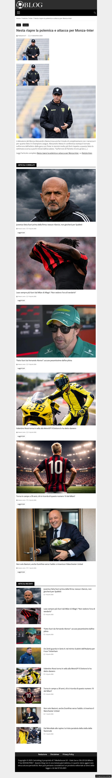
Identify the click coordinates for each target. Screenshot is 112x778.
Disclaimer (54, 754)
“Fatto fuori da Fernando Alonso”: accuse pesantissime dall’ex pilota (44, 360)
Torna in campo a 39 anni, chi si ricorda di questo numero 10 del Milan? (45, 496)
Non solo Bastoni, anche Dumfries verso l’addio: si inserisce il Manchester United (49, 564)
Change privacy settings (103, 776)
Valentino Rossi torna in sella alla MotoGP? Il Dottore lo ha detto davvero (46, 428)
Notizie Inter (87, 153)
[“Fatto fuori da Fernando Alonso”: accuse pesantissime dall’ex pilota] (56, 331)
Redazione (42, 754)
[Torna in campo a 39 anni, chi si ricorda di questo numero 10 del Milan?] (56, 467)
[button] (95, 12)
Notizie (25, 25)
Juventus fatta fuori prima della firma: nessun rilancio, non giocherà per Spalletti (49, 224)
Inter (18, 25)
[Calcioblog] (29, 4)
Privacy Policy (68, 754)
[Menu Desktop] (18, 12)
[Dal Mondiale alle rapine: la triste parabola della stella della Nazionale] (28, 735)
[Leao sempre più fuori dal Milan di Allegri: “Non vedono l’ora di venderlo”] (56, 263)
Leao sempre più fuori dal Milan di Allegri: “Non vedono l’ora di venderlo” (46, 292)
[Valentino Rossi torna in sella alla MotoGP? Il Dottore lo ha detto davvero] (56, 399)
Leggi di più (21, 233)
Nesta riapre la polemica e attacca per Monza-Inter (58, 153)
